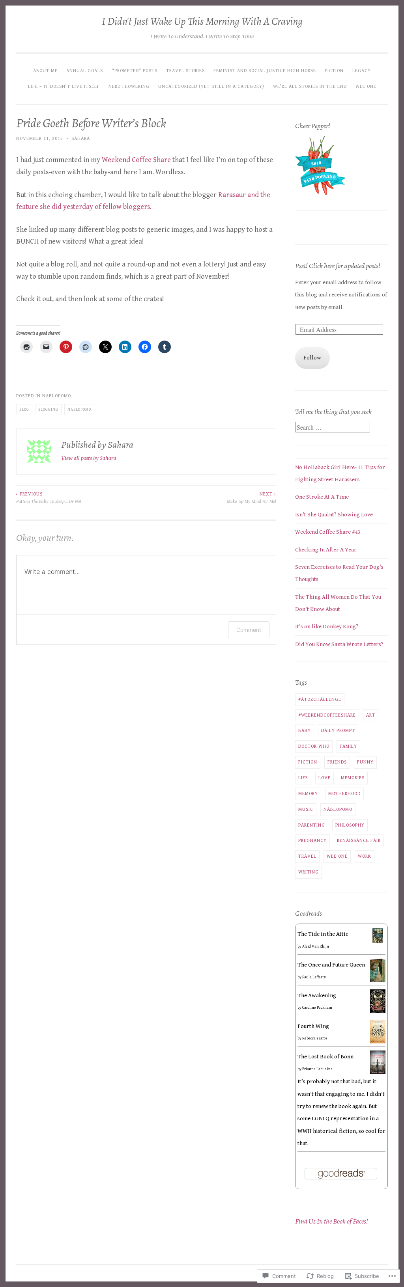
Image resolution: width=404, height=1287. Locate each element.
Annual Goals (84, 70)
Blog (24, 409)
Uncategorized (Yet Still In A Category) (211, 86)
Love (324, 777)
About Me (45, 70)
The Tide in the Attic (322, 934)
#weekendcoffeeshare (327, 715)
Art (370, 715)
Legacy (361, 70)
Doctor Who (313, 746)
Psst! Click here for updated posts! (337, 265)
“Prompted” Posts (134, 70)
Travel (307, 856)
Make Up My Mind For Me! (251, 497)
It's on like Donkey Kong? (326, 626)
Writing (308, 872)
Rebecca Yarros (314, 1038)
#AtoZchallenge (319, 699)
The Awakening (316, 995)
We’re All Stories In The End (310, 86)
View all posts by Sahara (88, 458)
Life (303, 777)
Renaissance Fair (359, 840)
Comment (248, 629)
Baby (304, 730)
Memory (308, 793)
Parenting (311, 825)
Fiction (334, 70)
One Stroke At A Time (322, 497)
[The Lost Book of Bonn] (377, 1072)
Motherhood (344, 793)
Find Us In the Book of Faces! (331, 1221)
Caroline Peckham (317, 1007)
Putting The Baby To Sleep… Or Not (48, 497)
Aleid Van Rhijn (315, 946)
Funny (365, 762)
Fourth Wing (313, 1026)
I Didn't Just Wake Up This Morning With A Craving (202, 21)
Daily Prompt (338, 730)
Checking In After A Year (326, 549)
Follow (312, 357)
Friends (337, 762)
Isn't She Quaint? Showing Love (334, 514)
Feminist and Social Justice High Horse (264, 70)
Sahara (80, 138)
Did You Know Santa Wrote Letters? (339, 644)
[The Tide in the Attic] (377, 941)
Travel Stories (185, 70)
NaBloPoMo (56, 396)
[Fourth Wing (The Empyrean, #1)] (377, 1041)
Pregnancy (312, 840)
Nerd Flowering (129, 86)
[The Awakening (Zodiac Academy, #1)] (377, 1012)
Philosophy (350, 825)
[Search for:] (332, 428)
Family (348, 746)
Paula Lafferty (314, 977)
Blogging (48, 409)
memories (353, 777)
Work (364, 856)
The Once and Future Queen (331, 964)
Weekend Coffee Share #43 (327, 532)
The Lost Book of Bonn (325, 1056)
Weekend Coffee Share (136, 160)
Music (305, 809)
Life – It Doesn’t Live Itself (64, 86)
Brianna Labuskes (317, 1069)
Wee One (365, 86)
